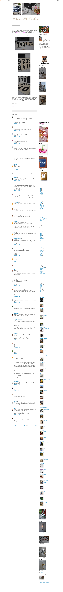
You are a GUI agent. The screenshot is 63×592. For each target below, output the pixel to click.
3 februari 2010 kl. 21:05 (17, 384)
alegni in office (42, 297)
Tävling (40, 289)
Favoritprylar (41, 250)
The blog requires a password (43, 355)
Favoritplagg (41, 249)
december (41, 192)
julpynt (40, 265)
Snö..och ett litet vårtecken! (43, 218)
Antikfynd (41, 230)
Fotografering (41, 251)
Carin (14, 155)
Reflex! (41, 216)
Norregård (15, 164)
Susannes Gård (42, 452)
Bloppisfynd (41, 240)
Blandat (41, 236)
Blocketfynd (41, 237)
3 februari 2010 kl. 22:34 (17, 414)
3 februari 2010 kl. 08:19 (17, 169)
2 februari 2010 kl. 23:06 (17, 130)
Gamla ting (41, 255)
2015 (40, 186)
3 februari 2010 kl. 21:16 (17, 390)
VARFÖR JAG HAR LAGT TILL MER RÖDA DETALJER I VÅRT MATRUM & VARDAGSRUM (47, 482)
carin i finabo (41, 320)
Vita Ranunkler (42, 485)
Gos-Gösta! (41, 204)
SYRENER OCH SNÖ (46, 328)
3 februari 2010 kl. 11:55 (17, 255)
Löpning (41, 272)
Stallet (44, 491)
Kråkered (41, 269)
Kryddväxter (41, 268)
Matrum (40, 274)
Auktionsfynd (41, 232)
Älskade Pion (41, 501)
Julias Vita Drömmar (42, 362)
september (41, 195)
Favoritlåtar (41, 247)
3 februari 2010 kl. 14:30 (17, 302)
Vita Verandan (41, 490)
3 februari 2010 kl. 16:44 (17, 347)
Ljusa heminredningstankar (43, 395)
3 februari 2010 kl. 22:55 (17, 422)
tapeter (40, 282)
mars (41, 202)
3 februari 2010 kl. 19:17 (17, 353)
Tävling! (41, 207)
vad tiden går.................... (46, 315)
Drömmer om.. (42, 209)
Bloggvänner (41, 238)
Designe (41, 322)
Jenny (44, 37)
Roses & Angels (16, 381)
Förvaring (41, 254)
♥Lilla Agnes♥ (42, 221)
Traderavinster (41, 286)
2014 (40, 187)
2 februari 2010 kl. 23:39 (17, 143)
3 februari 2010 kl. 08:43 (17, 190)
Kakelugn (41, 266)
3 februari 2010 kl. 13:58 (17, 285)
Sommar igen (45, 309)
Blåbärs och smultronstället (17, 238)
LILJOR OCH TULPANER (43, 378)
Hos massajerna (45, 390)
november (41, 193)
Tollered (41, 285)
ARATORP (41, 308)
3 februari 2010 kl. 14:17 (17, 296)
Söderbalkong (45, 453)
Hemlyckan (41, 349)
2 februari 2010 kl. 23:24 (17, 136)
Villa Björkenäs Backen (43, 474)
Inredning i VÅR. (45, 350)
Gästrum (41, 256)
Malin (14, 408)
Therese (15, 232)
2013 (40, 188)
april (41, 201)
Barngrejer (41, 234)
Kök (40, 270)
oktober (41, 194)
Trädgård (41, 288)
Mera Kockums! (42, 205)
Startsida (25, 425)
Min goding (45, 368)
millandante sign (42, 400)
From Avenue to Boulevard (43, 338)
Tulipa (14, 269)
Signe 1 (15, 279)
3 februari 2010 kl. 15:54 (17, 339)
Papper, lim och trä (46, 420)
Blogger (34, 589)
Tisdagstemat (41, 284)
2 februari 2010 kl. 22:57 (17, 123)
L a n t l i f (41, 373)
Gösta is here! (42, 208)
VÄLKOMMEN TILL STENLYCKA (44, 496)
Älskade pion (15, 177)
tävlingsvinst (41, 290)
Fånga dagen (15, 214)
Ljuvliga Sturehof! (42, 206)
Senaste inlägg (14, 425)
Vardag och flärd (42, 463)
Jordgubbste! (42, 219)
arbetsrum (41, 231)
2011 (40, 190)
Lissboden (41, 384)
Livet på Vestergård (16, 207)
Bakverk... (45, 431)
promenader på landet (43, 425)
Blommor (41, 239)
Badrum (41, 233)
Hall (40, 257)
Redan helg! (45, 339)
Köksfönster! (41, 217)
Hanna (15, 349)
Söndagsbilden (41, 281)
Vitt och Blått (15, 401)
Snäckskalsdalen (42, 441)
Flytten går (45, 298)
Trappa (40, 287)
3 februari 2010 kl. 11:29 (17, 244)
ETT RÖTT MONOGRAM (43, 327)
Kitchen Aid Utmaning (42, 267)
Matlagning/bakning (42, 273)
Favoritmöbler (41, 248)
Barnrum (41, 235)
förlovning (41, 253)
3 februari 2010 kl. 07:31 (17, 152)
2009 (40, 225)
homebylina (15, 172)
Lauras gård (15, 333)
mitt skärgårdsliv (16, 202)
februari (41, 203)
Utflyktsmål (41, 291)
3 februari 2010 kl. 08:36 (17, 180)
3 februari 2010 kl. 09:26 (17, 205)
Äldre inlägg (35, 425)
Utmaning (41, 292)
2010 (40, 191)
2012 (40, 189)
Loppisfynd (41, 271)
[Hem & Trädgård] (41, 572)
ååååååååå (15, 221)
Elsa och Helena (16, 313)
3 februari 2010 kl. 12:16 (17, 261)
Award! (41, 220)
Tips (40, 283)
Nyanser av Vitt (42, 419)
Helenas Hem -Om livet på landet (18, 319)
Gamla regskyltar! (42, 222)
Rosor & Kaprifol (42, 430)
